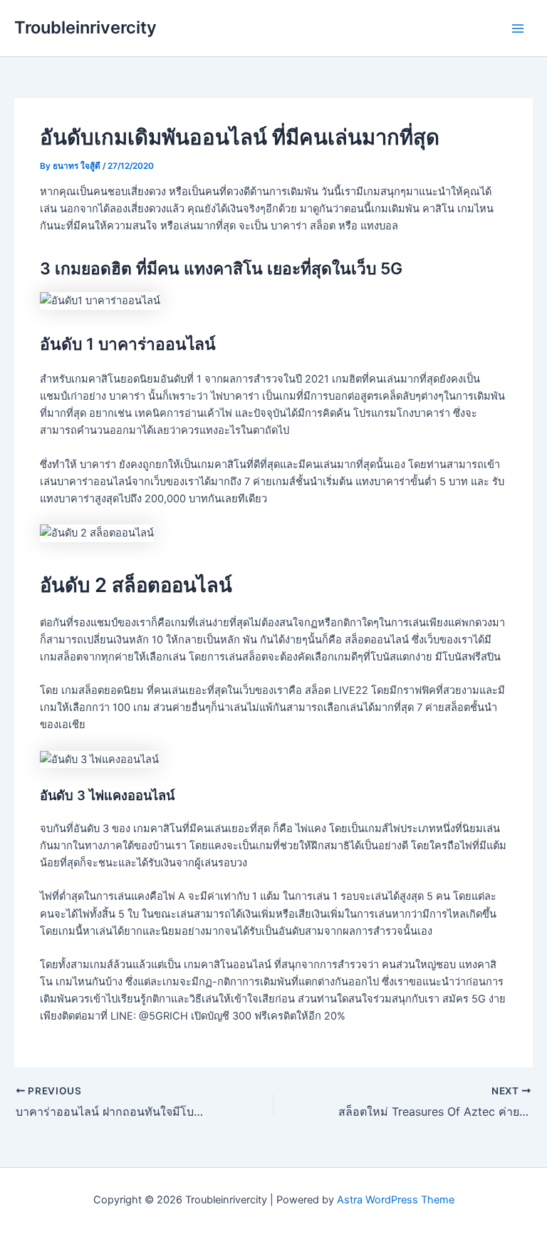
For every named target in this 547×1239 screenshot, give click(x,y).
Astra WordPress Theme (395, 1199)
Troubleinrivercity (85, 27)
